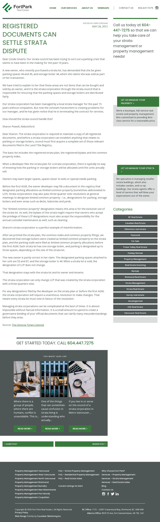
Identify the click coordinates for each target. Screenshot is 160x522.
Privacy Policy (21, 512)
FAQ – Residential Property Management (78, 474)
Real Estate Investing (135, 265)
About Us (87, 7)
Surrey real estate (135, 295)
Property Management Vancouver (32, 470)
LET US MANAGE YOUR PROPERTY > (133, 101)
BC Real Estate (135, 217)
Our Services (69, 7)
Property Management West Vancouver (35, 474)
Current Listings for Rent (70, 486)
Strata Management (135, 283)
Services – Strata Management (117, 478)
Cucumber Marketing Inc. (49, 516)
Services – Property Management (118, 474)
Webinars (103, 7)
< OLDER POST (10, 444)
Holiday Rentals (135, 253)
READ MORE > (25, 428)
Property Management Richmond (32, 482)
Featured (135, 235)
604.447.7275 (80, 343)
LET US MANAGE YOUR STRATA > (137, 170)
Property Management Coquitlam (32, 497)
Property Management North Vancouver (35, 478)
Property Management (135, 259)
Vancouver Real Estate (135, 313)
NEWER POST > (99, 444)
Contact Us (126, 7)
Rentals (135, 271)
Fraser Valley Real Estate (135, 247)
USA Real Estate (135, 307)
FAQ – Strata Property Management (76, 470)
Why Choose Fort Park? (113, 470)
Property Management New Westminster (35, 489)
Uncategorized (135, 301)
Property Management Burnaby (31, 486)
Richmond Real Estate (135, 277)
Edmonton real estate (135, 229)
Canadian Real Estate (135, 223)
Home (53, 7)
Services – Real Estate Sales (116, 482)
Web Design (20, 516)
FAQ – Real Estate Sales (70, 478)
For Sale (135, 241)
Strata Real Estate (135, 289)
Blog (104, 486)
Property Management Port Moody (32, 493)
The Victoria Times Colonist (28, 325)
